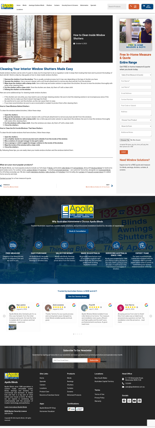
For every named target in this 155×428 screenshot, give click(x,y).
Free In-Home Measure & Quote (135, 56)
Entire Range (128, 62)
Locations (20, 9)
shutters (62, 172)
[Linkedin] (139, 401)
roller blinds (66, 168)
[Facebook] (124, 401)
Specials (93, 5)
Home (18, 5)
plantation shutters (38, 172)
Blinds (25, 5)
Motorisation (84, 5)
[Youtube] (134, 401)
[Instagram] (129, 401)
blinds (50, 168)
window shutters (10, 73)
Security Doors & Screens (70, 5)
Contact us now (5, 178)
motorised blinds (105, 170)
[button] (77, 226)
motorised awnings (62, 170)
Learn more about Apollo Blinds (16, 407)
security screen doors (95, 172)
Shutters (49, 5)
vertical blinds (78, 168)
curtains (82, 172)
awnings (43, 170)
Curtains (57, 5)
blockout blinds (96, 168)
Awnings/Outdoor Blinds (36, 5)
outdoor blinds (32, 170)
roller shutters (50, 172)
